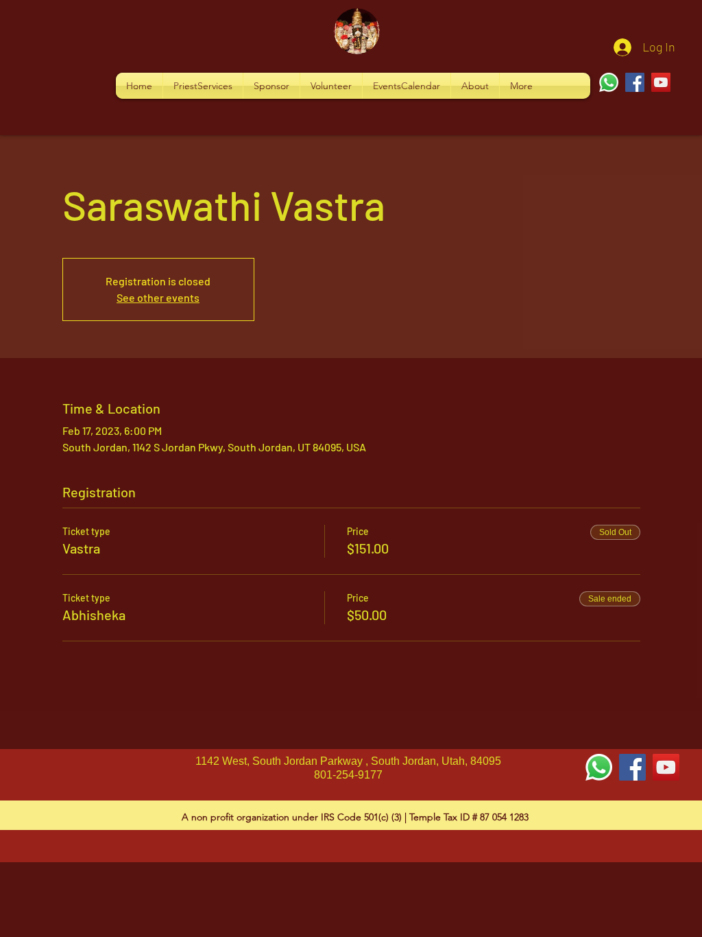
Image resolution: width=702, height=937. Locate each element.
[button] (203, 86)
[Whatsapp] (608, 82)
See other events (158, 297)
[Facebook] (634, 82)
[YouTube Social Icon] (666, 767)
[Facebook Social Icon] (632, 767)
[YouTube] (660, 82)
